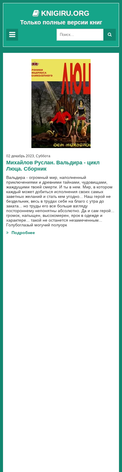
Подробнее (23, 232)
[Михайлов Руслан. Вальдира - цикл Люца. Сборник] (61, 103)
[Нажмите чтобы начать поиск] (109, 35)
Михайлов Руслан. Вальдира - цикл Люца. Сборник (52, 166)
